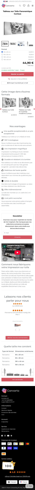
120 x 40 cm (7, 57)
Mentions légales (6, 410)
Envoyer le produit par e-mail (18, 83)
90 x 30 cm (7, 54)
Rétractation (5, 431)
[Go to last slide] (0, 109)
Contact (3, 408)
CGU (2, 414)
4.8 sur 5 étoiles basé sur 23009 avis (17, 476)
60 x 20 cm (7, 52)
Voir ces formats (17, 379)
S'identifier (4, 422)
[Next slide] (34, 109)
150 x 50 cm (7, 59)
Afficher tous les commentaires (17, 337)
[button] (5, 43)
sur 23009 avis (17, 306)
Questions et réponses (8, 429)
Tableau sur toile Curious (8, 111)
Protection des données (8, 412)
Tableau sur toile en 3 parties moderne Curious (25, 111)
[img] (17, 304)
